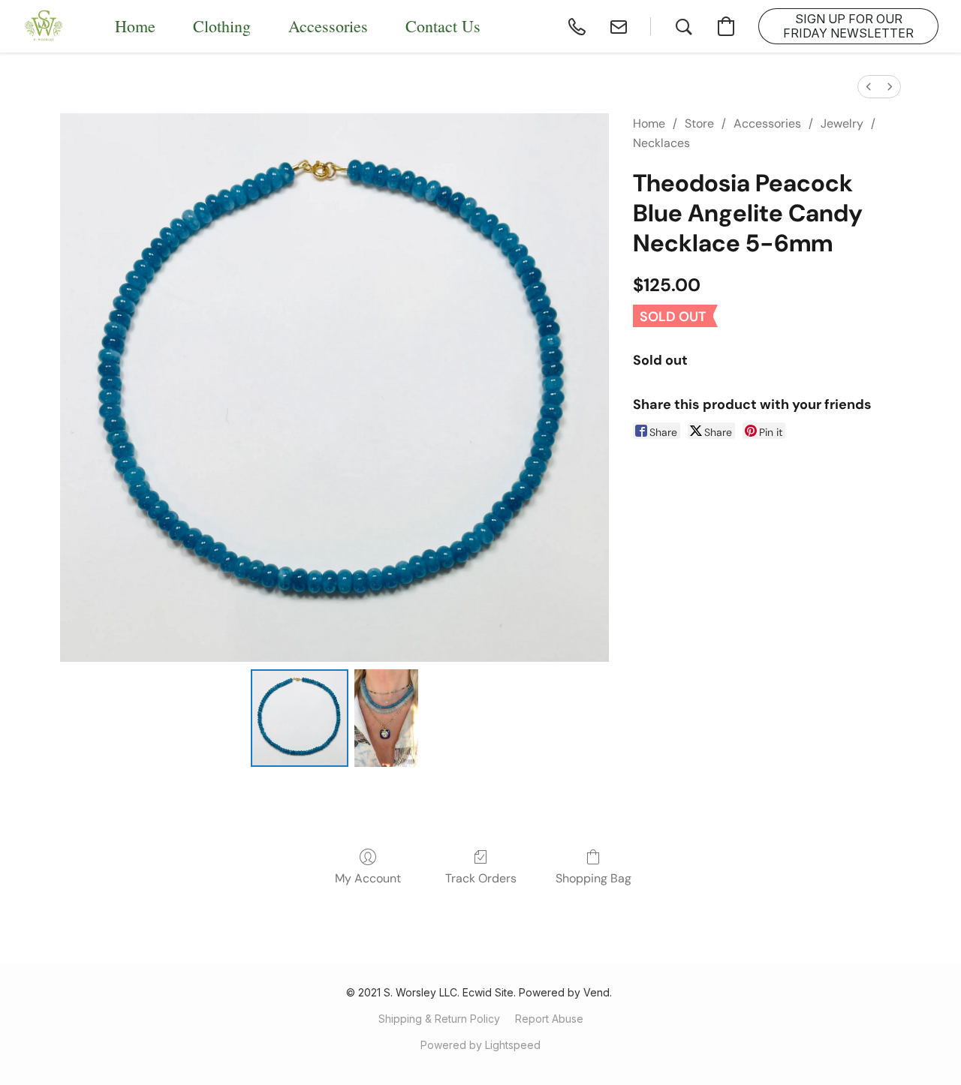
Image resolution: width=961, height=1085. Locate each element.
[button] (44, 26)
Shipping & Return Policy (439, 1018)
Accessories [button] (328, 26)
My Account (368, 878)
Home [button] (135, 26)
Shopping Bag (593, 878)
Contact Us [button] (442, 26)
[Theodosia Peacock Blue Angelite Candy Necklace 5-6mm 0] (299, 718)
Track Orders (481, 878)
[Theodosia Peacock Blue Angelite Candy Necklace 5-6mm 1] (385, 718)
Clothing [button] (222, 26)
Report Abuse (549, 1018)
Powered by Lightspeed (480, 1044)
